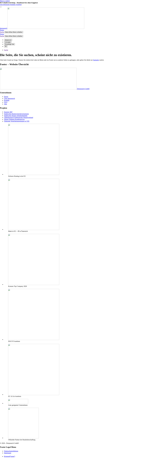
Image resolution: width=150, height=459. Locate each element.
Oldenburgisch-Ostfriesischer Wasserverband (18, 117)
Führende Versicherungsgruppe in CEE (16, 121)
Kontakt (6, 100)
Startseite (96, 60)
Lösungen (8, 42)
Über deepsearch (9, 98)
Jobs (5, 104)
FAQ (5, 102)
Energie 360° (8, 112)
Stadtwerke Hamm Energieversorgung (16, 114)
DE (6, 46)
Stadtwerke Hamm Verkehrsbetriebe (15, 116)
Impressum (7, 453)
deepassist (8, 40)
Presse (6, 96)
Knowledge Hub (9, 44)
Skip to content (5, 1)
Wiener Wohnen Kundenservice (14, 119)
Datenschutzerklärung (11, 451)
